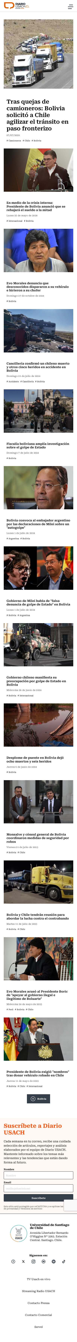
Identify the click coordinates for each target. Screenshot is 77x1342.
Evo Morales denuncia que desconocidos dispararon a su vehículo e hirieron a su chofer (38, 286)
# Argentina (13, 538)
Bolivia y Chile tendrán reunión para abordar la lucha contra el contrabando (38, 916)
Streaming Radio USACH (38, 1291)
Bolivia (41, 1098)
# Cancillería (27, 381)
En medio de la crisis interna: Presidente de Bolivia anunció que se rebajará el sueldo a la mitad (36, 206)
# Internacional (14, 220)
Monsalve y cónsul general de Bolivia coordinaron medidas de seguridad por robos (38, 838)
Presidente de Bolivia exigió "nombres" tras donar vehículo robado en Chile (38, 1073)
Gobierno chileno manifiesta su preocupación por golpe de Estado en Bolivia (36, 681)
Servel (38, 1326)
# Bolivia (36, 140)
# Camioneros (14, 140)
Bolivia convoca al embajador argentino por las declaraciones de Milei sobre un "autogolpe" (38, 524)
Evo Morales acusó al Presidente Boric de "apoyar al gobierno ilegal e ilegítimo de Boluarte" (37, 995)
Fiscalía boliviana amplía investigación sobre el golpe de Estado (38, 445)
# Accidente (13, 381)
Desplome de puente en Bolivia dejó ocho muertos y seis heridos (35, 759)
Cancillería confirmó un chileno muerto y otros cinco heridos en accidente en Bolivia (38, 367)
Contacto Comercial (38, 1314)
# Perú (10, 1009)
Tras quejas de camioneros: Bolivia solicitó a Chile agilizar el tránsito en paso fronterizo (38, 114)
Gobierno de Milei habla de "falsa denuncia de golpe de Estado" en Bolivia (38, 602)
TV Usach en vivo (38, 1279)
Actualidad (14, 94)
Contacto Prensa (39, 1303)
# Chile (26, 140)
